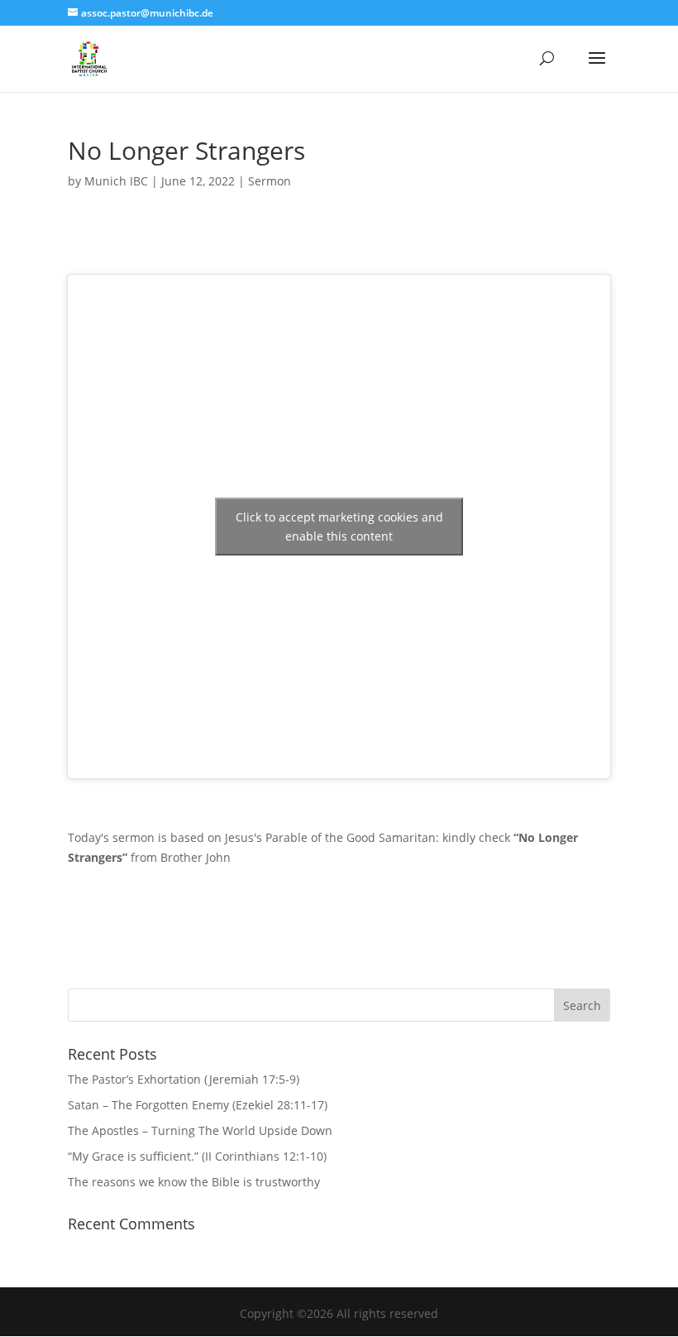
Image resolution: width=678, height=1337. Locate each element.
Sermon (269, 181)
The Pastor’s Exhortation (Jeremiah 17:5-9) (183, 1079)
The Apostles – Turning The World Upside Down (200, 1130)
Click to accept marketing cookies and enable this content (339, 526)
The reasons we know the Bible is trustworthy (194, 1182)
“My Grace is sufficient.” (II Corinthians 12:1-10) (197, 1156)
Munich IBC (116, 181)
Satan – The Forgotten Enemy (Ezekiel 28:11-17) (197, 1105)
